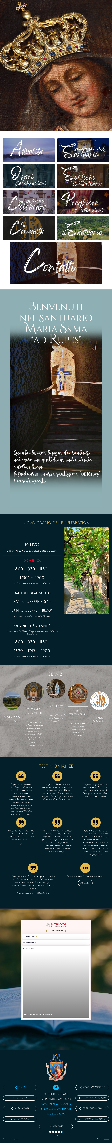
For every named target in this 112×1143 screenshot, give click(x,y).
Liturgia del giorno (56, 936)
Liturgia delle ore (56, 942)
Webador (106, 1139)
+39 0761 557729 (57, 1114)
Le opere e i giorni (56, 982)
